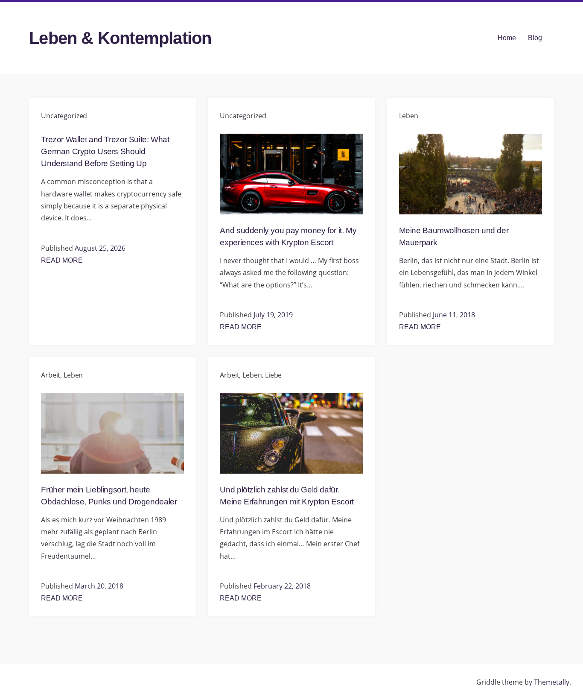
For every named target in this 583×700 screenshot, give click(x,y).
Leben (408, 115)
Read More (62, 260)
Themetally (551, 682)
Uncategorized (64, 115)
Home (507, 37)
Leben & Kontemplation (120, 38)
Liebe (273, 375)
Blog (535, 37)
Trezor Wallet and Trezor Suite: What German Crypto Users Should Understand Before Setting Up (105, 151)
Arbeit (50, 375)
